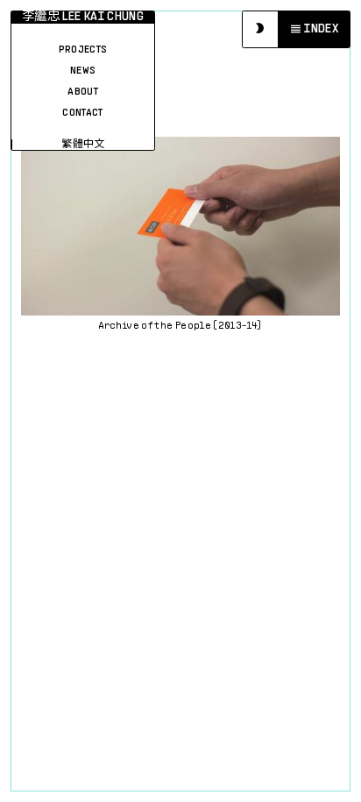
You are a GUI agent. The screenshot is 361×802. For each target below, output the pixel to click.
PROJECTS (83, 50)
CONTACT (82, 113)
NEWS (83, 71)
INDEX (321, 29)
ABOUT (82, 92)
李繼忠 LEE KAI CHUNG (83, 17)
